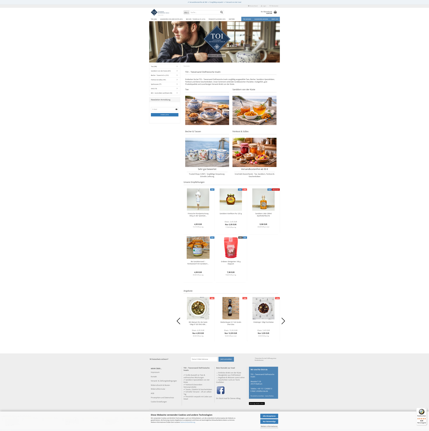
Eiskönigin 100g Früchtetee (263, 322)
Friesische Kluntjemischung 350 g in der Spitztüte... (198, 214)
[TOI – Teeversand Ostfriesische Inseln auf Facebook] (220, 390)
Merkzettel (274, 6)
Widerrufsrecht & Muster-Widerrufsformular (160, 387)
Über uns (274, 19)
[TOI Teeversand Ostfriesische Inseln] (165, 12)
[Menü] (425, 409)
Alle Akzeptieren (269, 416)
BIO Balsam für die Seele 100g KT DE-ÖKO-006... (198, 323)
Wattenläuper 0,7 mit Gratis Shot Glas (230, 323)
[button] (252, 6)
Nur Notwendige (269, 421)
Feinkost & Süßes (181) (217, 19)
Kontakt (154, 376)
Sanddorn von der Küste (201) (171, 19)
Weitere (232, 19)
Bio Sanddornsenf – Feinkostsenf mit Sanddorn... (198, 262)
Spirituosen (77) (156, 84)
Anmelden (165, 115)
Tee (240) (154, 19)
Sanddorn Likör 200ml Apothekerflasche (263, 214)
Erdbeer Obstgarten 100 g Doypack (231, 262)
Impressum (155, 372)
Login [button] (264, 6)
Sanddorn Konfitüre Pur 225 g (231, 213)
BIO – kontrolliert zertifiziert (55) (161, 93)
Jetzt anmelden (226, 359)
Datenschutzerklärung (187, 422)
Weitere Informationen (269, 426)
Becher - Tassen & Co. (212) (195, 19)
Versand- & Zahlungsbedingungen (164, 381)
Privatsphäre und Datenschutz (162, 397)
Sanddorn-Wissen (261, 19)
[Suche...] (222, 12)
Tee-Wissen (247, 19)
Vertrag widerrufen (257, 403)
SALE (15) (154, 89)
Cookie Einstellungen (159, 402)
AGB (152, 393)
